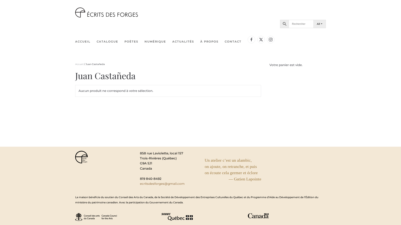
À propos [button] (209, 41)
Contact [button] (233, 41)
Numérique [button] (155, 41)
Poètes (131, 41)
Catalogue (107, 41)
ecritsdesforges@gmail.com (162, 184)
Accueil (82, 41)
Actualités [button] (183, 41)
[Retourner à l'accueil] (106, 12)
